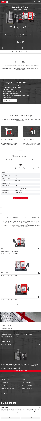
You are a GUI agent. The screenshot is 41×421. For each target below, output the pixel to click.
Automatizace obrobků (27, 385)
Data (17, 51)
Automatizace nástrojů (27, 388)
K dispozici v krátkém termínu (8, 388)
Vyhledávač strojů (5, 382)
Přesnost (13, 51)
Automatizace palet (26, 382)
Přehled (32, 51)
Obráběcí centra (22, 51)
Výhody (9, 51)
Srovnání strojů (4, 385)
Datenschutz (0, 210)
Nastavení (28, 51)
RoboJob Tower (4, 51)
